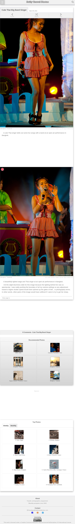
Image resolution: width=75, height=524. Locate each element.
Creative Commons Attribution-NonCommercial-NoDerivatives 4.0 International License (46, 522)
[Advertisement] (36, 152)
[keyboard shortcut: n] (61, 15)
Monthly (13, 426)
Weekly (6, 426)
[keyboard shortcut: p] (12, 15)
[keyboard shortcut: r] (36, 15)
